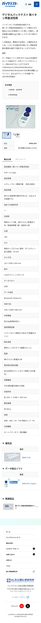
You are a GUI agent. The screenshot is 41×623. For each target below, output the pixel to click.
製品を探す (9, 543)
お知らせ (9, 560)
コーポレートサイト (19, 597)
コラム (8, 566)
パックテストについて (13, 537)
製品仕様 (7, 159)
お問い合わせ (10, 554)
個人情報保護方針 (11, 571)
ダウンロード (20, 159)
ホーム (8, 532)
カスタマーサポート (12, 549)
